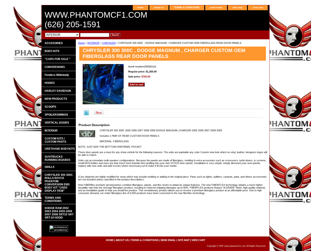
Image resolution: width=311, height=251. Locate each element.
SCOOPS (50, 106)
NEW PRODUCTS (56, 98)
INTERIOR (93, 43)
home (141, 7)
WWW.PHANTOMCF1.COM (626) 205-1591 (96, 19)
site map (237, 7)
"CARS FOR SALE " (57, 59)
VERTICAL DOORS (57, 122)
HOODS (50, 82)
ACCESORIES (54, 43)
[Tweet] (86, 114)
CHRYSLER (109, 43)
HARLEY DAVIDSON (58, 90)
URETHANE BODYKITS (60, 148)
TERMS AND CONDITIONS (53, 199)
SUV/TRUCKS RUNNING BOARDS (57, 158)
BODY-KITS (52, 51)
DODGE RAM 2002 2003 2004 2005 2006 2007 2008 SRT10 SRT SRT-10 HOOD (59, 212)
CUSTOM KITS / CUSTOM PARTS (55, 140)
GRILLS (49, 167)
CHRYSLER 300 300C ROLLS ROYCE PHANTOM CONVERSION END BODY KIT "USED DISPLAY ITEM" (59, 182)
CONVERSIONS (55, 67)
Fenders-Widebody (57, 75)
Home (81, 43)
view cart (258, 7)
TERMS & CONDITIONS (186, 7)
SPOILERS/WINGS (56, 114)
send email (216, 7)
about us (159, 7)
